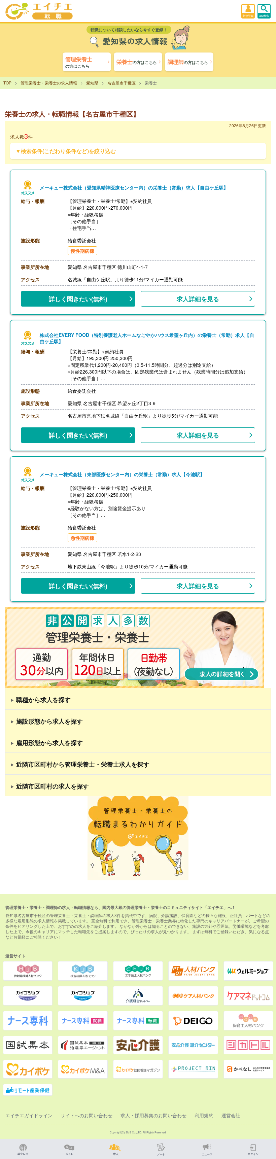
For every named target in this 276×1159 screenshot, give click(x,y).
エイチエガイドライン (29, 1115)
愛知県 (92, 82)
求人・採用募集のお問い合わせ (153, 1115)
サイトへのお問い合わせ (86, 1115)
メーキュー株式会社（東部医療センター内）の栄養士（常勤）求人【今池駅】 (122, 474)
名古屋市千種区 (121, 82)
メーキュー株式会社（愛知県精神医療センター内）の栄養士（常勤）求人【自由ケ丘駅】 (134, 187)
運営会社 (230, 1115)
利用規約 (204, 1115)
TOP (7, 82)
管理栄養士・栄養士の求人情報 (49, 82)
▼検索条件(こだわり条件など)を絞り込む (65, 151)
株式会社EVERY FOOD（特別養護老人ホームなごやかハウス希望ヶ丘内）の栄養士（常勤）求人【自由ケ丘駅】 (147, 338)
